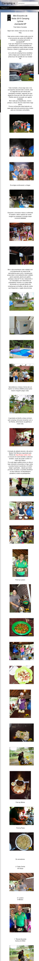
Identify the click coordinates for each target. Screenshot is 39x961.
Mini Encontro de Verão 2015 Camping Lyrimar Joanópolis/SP (20, 19)
